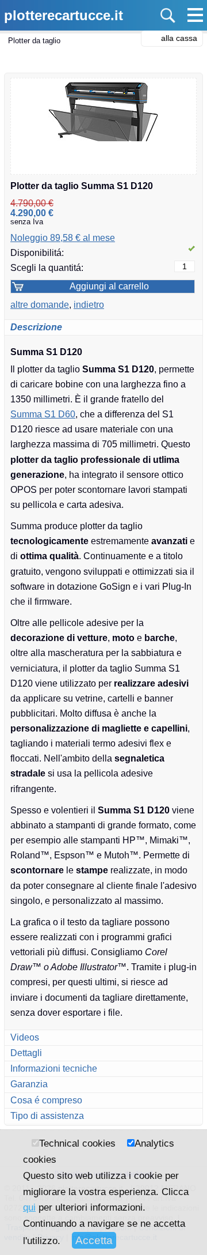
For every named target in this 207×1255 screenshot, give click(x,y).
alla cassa (179, 38)
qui (29, 1207)
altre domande (39, 305)
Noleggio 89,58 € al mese (62, 238)
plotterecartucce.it (63, 15)
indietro (89, 305)
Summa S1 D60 (42, 414)
